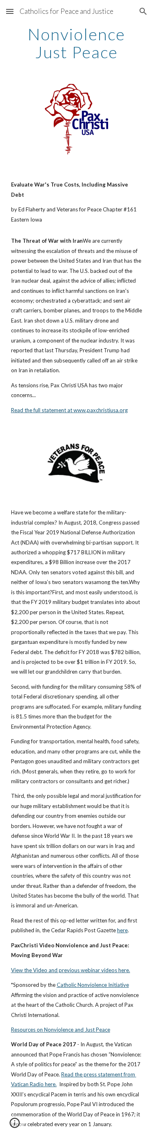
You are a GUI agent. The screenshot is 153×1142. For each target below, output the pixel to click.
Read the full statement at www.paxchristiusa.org (69, 410)
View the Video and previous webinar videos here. (70, 970)
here (122, 930)
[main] (77, 43)
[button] (10, 11)
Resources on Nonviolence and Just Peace (60, 1029)
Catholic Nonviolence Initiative (93, 985)
